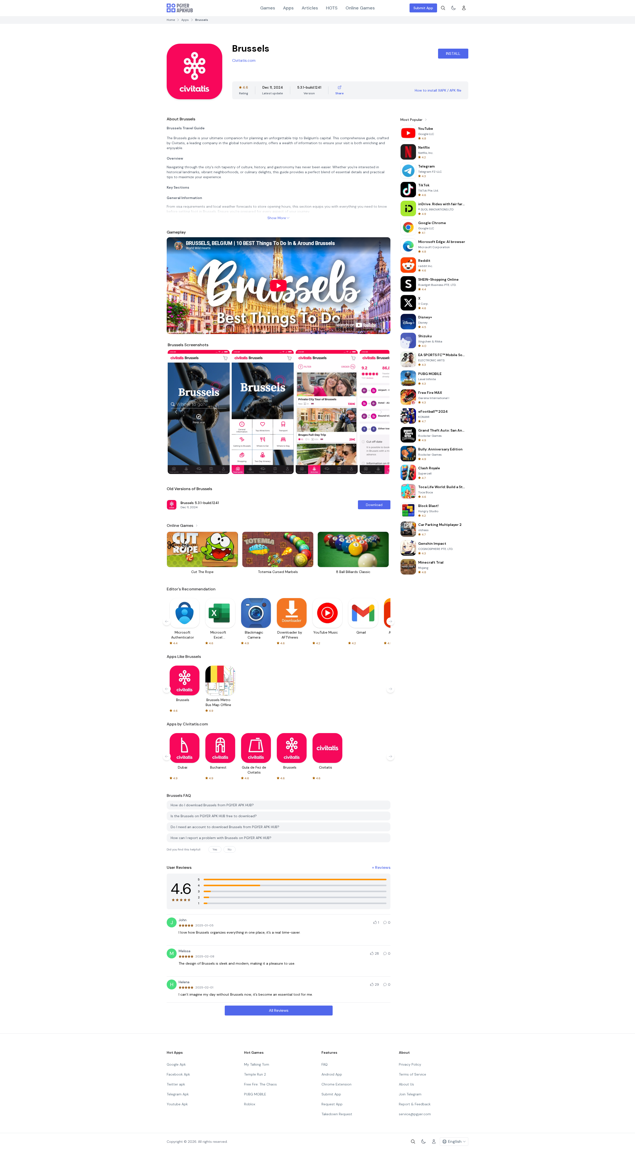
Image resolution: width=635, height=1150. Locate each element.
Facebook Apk (178, 1074)
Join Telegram (410, 1094)
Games (267, 8)
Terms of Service (412, 1074)
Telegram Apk (178, 1094)
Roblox (249, 1104)
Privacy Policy (410, 1064)
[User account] (463, 7)
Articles (310, 8)
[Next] (381, 411)
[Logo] (180, 8)
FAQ (324, 1064)
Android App (331, 1074)
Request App (332, 1104)
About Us (406, 1084)
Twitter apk (176, 1084)
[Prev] (176, 411)
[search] (443, 7)
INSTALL (453, 53)
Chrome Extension (336, 1084)
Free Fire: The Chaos (260, 1084)
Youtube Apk (177, 1104)
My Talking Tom (256, 1064)
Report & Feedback (415, 1104)
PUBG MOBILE (255, 1094)
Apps (288, 8)
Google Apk (176, 1064)
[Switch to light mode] (453, 7)
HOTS (332, 8)
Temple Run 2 (255, 1074)
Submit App (423, 8)
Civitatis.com (243, 60)
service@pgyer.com (415, 1114)
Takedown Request (336, 1114)
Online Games (360, 8)
